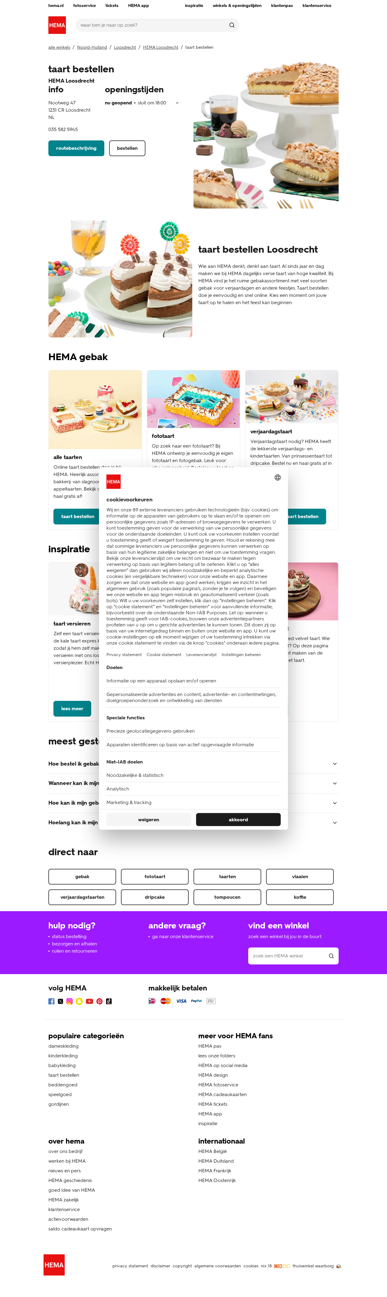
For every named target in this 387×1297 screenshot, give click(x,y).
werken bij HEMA (67, 1161)
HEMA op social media (223, 1065)
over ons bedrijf (65, 1151)
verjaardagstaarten (82, 897)
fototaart (155, 876)
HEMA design (213, 1075)
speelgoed (60, 1094)
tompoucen (227, 897)
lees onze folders (216, 1056)
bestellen (127, 148)
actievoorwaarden (68, 1219)
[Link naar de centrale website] (57, 25)
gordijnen (58, 1104)
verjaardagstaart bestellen (288, 516)
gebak (82, 876)
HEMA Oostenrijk (217, 1180)
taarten (227, 876)
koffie (300, 897)
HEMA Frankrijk (214, 1171)
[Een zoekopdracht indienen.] (232, 25)
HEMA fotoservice (218, 1085)
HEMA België (212, 1151)
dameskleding (63, 1046)
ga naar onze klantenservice (182, 936)
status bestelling (69, 936)
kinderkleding (63, 1056)
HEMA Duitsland (216, 1161)
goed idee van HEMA (71, 1190)
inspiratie (207, 1123)
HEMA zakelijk (63, 1200)
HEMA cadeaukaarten (222, 1094)
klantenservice (64, 1209)
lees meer (72, 708)
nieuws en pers (64, 1171)
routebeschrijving (76, 148)
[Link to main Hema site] (55, 1266)
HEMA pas (209, 1046)
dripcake (155, 897)
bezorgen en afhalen (74, 944)
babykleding (62, 1065)
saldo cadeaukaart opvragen (80, 1229)
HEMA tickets (212, 1104)
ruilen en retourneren (74, 951)
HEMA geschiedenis (70, 1180)
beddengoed (62, 1085)
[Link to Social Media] (51, 1002)
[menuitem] (55, 5)
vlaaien (300, 876)
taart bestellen (77, 516)
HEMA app (210, 1114)
